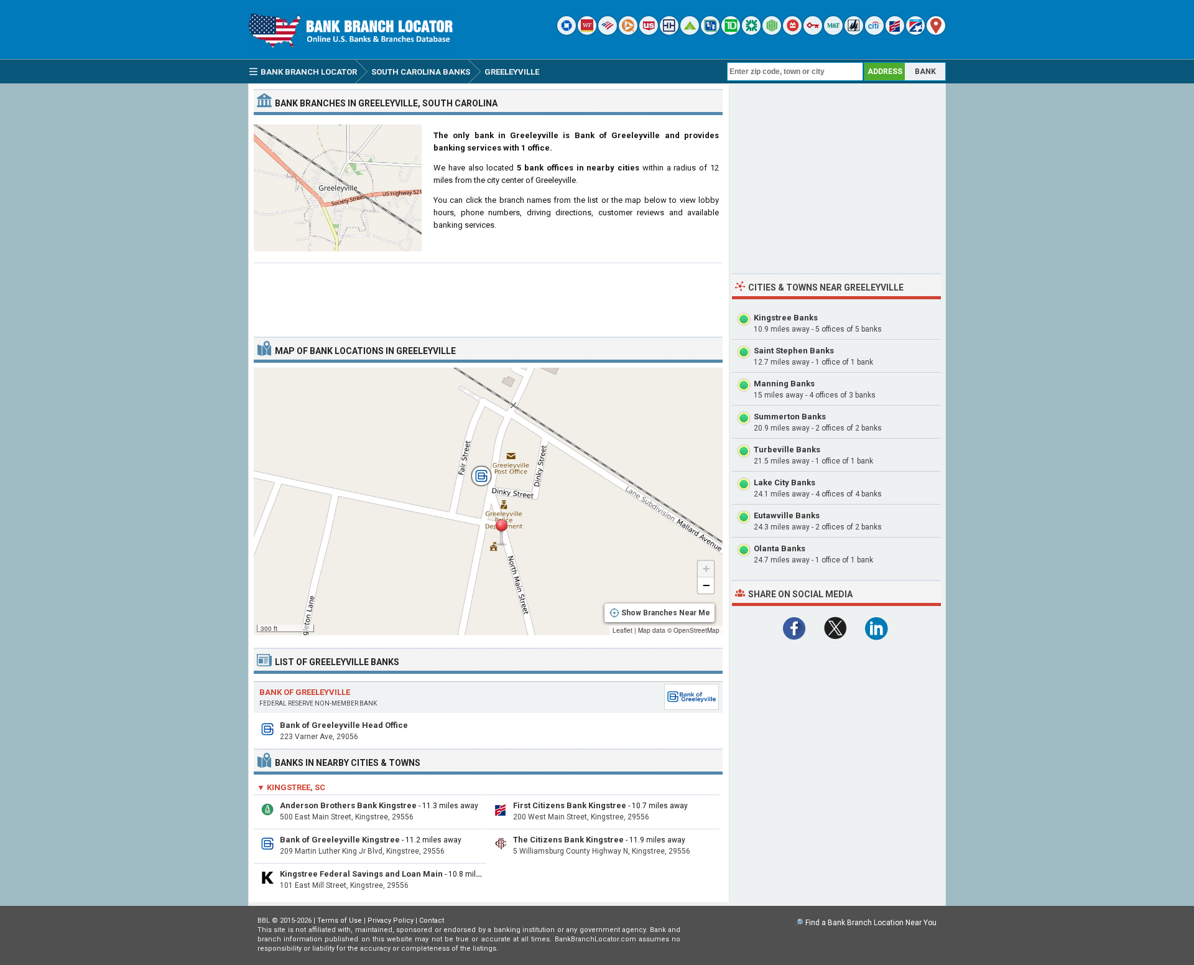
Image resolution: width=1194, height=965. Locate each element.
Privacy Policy (391, 920)
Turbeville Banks (787, 449)
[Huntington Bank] (771, 32)
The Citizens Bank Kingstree (568, 839)
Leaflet (622, 630)
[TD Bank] (730, 32)
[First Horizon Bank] (915, 32)
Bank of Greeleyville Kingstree (340, 839)
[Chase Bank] (566, 32)
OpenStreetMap (696, 630)
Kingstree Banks (786, 317)
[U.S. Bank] (648, 32)
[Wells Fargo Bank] (587, 32)
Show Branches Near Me (665, 612)
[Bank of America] (607, 32)
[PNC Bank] (628, 32)
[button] (501, 533)
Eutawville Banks (787, 515)
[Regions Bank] (689, 32)
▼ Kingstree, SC (291, 787)
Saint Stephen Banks (794, 350)
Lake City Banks (784, 482)
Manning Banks (784, 383)
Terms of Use (339, 920)
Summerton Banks (790, 416)
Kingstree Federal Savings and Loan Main (361, 874)
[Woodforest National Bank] (854, 32)
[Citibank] (874, 32)
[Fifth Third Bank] (710, 32)
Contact (431, 920)
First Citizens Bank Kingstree (569, 805)
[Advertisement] (488, 295)
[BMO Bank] (792, 32)
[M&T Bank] (833, 32)
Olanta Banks (779, 548)
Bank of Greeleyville (304, 692)
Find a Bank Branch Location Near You (871, 922)
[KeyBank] (812, 32)
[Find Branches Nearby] (936, 32)
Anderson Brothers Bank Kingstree (348, 805)
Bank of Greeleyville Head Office (344, 725)
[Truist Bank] (669, 32)
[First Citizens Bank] (895, 32)
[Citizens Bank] (751, 32)
